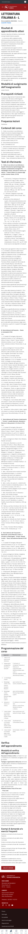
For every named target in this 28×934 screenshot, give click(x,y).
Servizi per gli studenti (7, 894)
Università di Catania (6, 2)
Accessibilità (5, 917)
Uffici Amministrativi (7, 896)
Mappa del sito (5, 923)
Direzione (4, 899)
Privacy (3, 911)
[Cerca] (25, 7)
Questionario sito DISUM (8, 926)
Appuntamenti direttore (8, 893)
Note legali (4, 914)
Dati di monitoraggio (7, 920)
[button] (11, 2)
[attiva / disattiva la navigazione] (3, 7)
